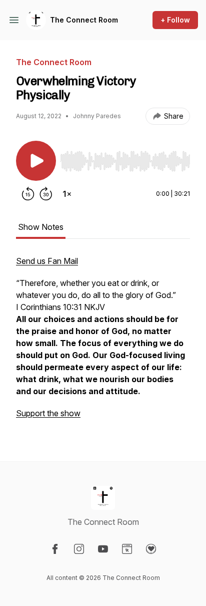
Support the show (48, 413)
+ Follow (175, 20)
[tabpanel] (103, 342)
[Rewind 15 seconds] (28, 194)
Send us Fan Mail (47, 261)
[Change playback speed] (67, 194)
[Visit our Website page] (127, 549)
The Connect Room (84, 20)
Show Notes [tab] (41, 227)
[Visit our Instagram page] (79, 549)
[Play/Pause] (36, 161)
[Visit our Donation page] (151, 549)
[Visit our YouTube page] (103, 549)
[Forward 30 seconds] (46, 194)
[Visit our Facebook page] (55, 549)
